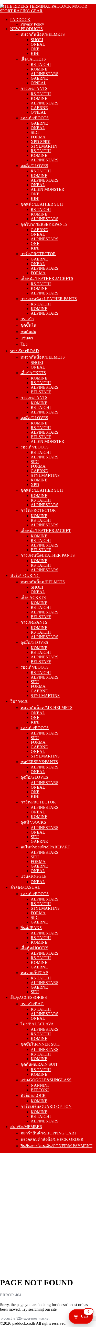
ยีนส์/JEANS (31, 928)
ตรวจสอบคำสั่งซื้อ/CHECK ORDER (51, 1139)
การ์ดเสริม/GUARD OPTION (46, 1106)
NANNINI (40, 1085)
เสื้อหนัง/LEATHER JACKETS (46, 278)
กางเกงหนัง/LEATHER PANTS (47, 555)
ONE (35, 49)
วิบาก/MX (19, 701)
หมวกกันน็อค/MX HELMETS (46, 707)
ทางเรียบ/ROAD (24, 351)
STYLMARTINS (45, 475)
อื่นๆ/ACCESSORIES (28, 997)
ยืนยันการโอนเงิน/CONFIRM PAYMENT (56, 1146)
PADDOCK (20, 19)
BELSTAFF (41, 392)
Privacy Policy (32, 24)
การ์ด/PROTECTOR (38, 254)
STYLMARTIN (44, 146)
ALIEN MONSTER (47, 189)
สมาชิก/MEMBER (26, 1126)
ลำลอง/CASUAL (25, 887)
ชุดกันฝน (28, 331)
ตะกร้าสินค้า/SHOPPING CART (48, 1133)
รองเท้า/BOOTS (34, 118)
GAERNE (39, 78)
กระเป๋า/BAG (32, 1004)
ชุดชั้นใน (28, 325)
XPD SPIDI (40, 141)
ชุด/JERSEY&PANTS (39, 762)
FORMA (38, 137)
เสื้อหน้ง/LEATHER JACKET (45, 530)
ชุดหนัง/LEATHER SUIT (41, 204)
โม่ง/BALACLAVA (37, 1024)
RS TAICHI (41, 64)
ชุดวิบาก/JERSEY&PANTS (44, 224)
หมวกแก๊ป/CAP (34, 972)
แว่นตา (26, 338)
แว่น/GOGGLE (33, 876)
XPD (35, 484)
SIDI (35, 132)
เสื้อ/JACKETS (33, 59)
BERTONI (40, 1090)
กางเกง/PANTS (33, 88)
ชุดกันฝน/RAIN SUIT (39, 1064)
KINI (35, 53)
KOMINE (39, 69)
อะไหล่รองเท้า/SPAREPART (45, 847)
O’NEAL (38, 83)
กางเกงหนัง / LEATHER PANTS (48, 299)
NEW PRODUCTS (26, 29)
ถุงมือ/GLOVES (34, 165)
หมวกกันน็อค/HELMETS (42, 34)
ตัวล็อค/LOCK (33, 1095)
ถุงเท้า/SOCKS (33, 822)
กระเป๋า (27, 319)
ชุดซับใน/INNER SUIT (40, 1044)
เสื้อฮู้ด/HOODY (34, 948)
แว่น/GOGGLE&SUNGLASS (45, 1080)
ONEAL (38, 44)
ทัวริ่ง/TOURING (25, 575)
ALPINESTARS (44, 74)
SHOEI (37, 40)
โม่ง (24, 344)
